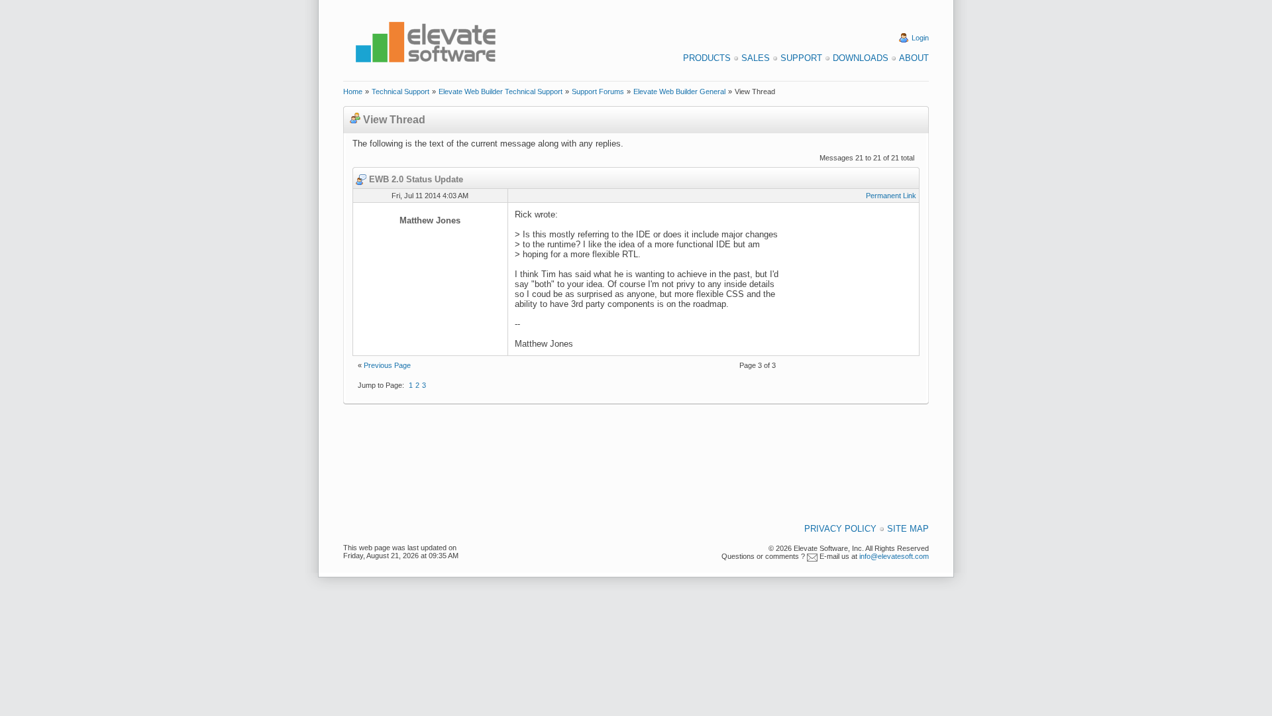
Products (707, 58)
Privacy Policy (840, 529)
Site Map (908, 529)
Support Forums (598, 91)
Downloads (860, 58)
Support (801, 58)
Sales (755, 58)
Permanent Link (891, 196)
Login (920, 38)
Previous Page (387, 365)
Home (352, 91)
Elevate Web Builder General (679, 91)
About (914, 58)
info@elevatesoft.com (894, 556)
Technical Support (400, 91)
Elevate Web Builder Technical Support (500, 91)
